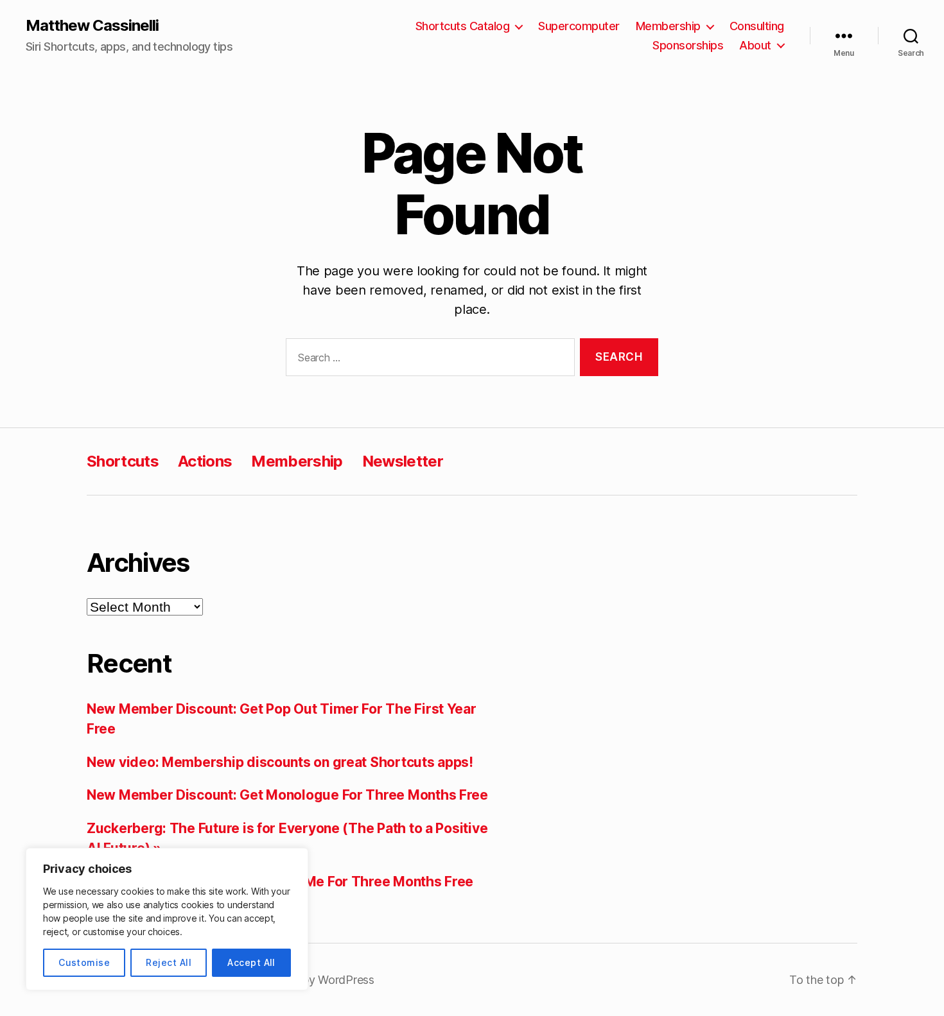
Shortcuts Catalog (462, 26)
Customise (84, 962)
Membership (668, 26)
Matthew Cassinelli (92, 25)
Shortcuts (123, 461)
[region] (167, 919)
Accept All (251, 962)
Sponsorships (687, 45)
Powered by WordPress (313, 979)
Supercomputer (579, 26)
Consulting (757, 26)
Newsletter (402, 461)
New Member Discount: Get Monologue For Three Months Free (287, 795)
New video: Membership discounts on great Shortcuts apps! (280, 762)
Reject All (168, 962)
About (755, 45)
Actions (205, 461)
